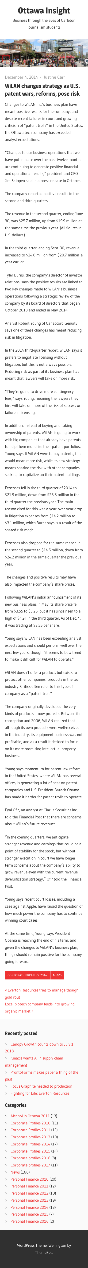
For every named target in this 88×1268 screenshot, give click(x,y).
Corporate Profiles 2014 (27, 975)
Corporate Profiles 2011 (30, 1129)
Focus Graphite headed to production (41, 1086)
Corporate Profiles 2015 (30, 1151)
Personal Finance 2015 (29, 1214)
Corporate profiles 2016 (30, 1157)
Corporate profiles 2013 (30, 1136)
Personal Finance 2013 (29, 1200)
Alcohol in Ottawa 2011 (30, 1115)
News (57, 975)
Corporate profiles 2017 (30, 1164)
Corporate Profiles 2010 (30, 1122)
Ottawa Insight (44, 10)
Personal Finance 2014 (29, 1207)
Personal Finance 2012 (29, 1193)
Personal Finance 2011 (29, 1185)
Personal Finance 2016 (30, 1221)
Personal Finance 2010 (30, 1179)
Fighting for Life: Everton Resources (40, 1093)
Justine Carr (54, 77)
